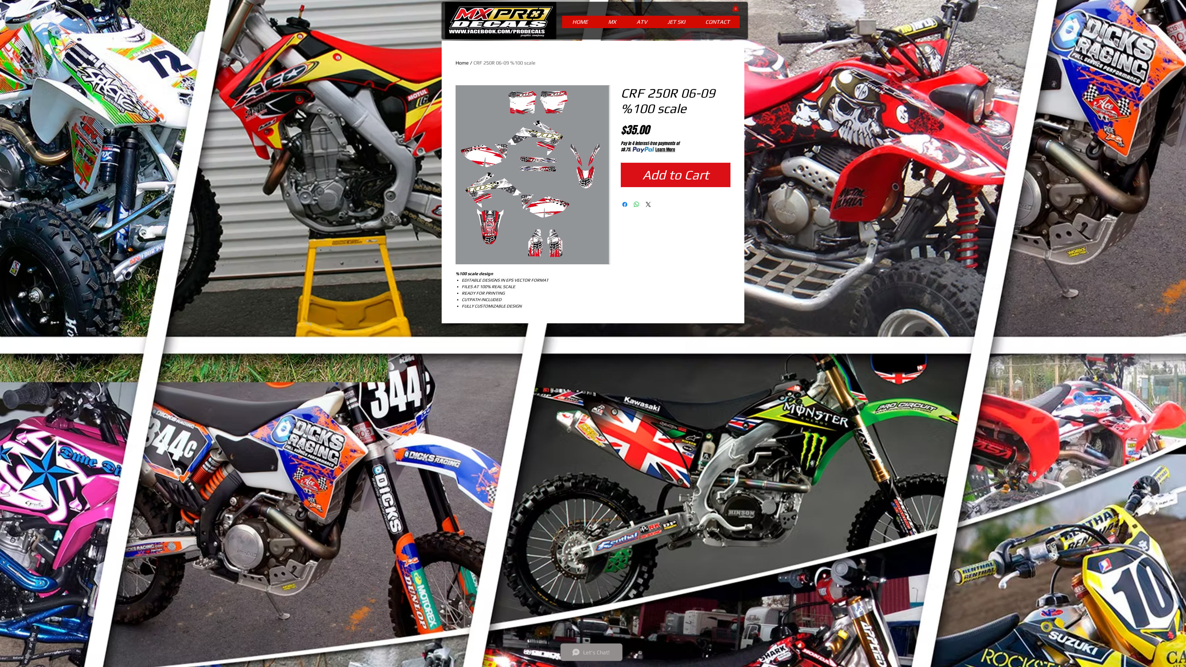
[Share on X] (648, 204)
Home (462, 63)
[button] (735, 7)
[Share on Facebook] (625, 204)
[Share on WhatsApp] (636, 204)
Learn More (665, 150)
